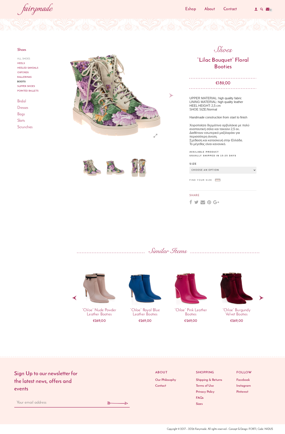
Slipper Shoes (26, 86)
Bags (21, 114)
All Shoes (23, 59)
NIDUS (269, 429)
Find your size (200, 180)
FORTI (252, 429)
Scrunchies (25, 127)
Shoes (21, 50)
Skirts (21, 121)
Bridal (21, 101)
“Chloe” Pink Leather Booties (191, 312)
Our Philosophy (165, 380)
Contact (230, 9)
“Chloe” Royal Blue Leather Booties (145, 312)
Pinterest (242, 392)
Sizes (199, 404)
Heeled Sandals (27, 68)
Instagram (243, 386)
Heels (21, 63)
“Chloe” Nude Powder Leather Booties (99, 312)
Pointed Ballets (27, 91)
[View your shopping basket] (268, 9)
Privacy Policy (205, 392)
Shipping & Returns (209, 380)
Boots (21, 82)
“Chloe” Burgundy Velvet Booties (237, 312)
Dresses (22, 108)
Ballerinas (24, 77)
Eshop (190, 9)
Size (193, 164)
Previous (76, 168)
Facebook (243, 380)
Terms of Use (205, 386)
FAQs (200, 398)
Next (171, 95)
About (209, 9)
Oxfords (23, 72)
